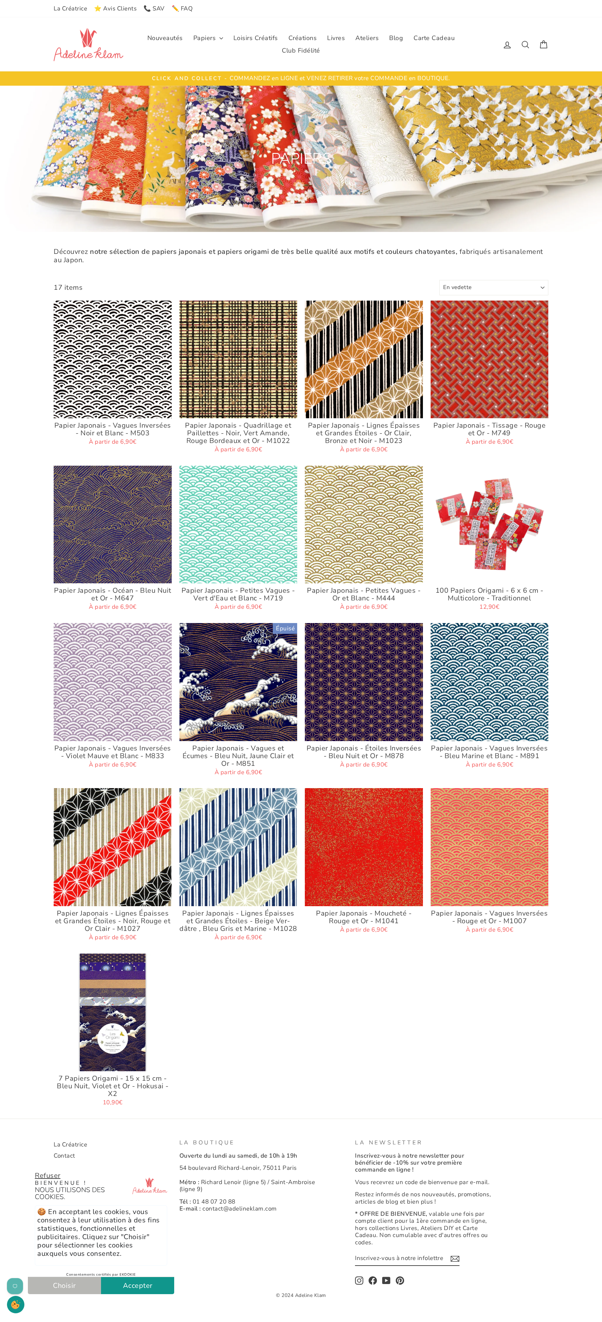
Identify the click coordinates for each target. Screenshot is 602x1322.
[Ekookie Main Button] (15, 1304)
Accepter (138, 1285)
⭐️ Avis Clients (115, 9)
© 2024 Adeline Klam (301, 1295)
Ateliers (367, 38)
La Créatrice (70, 9)
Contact (64, 1156)
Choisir (64, 1285)
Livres (336, 38)
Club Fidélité (301, 50)
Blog (396, 38)
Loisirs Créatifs (255, 38)
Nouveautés (165, 38)
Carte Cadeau (434, 38)
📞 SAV (154, 9)
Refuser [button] (48, 1175)
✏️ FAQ (182, 9)
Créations (302, 38)
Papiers (205, 38)
